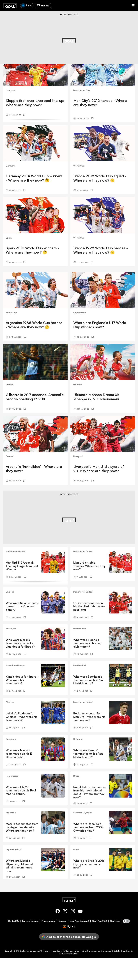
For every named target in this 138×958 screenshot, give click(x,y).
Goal (22, 951)
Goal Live (114, 921)
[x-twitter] (65, 911)
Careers (62, 921)
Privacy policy (48, 921)
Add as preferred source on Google (71, 937)
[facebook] (58, 911)
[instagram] (73, 911)
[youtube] (80, 911)
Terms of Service (30, 921)
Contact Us (13, 921)
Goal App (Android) (79, 921)
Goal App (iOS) (99, 921)
